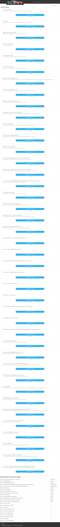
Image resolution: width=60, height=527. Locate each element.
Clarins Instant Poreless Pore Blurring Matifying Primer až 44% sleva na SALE (17, 260)
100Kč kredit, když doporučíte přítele (10, 32)
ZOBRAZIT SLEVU (30, 14)
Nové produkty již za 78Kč (8, 55)
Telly (58, 5)
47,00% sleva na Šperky (7, 443)
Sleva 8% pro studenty (7, 9)
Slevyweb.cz (54, 5)
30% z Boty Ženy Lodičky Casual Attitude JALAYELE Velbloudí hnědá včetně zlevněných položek (21, 329)
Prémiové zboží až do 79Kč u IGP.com (10, 283)
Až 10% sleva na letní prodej (8, 66)
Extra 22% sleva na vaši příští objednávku (10, 135)
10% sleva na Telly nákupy (8, 43)
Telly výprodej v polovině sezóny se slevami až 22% (12, 112)
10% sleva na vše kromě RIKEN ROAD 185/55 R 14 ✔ (13, 352)
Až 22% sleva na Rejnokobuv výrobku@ (10, 432)
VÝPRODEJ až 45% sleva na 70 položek (10, 397)
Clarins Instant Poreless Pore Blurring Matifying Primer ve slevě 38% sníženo (17, 409)
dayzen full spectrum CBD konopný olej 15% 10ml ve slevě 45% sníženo (16, 158)
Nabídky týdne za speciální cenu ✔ (9, 295)
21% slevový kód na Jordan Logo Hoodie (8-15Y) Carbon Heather (15, 363)
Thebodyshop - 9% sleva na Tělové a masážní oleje (12, 215)
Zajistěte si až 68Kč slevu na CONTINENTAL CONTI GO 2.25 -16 (15, 237)
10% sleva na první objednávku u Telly (10, 89)
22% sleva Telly (6, 21)
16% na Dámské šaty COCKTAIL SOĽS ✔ (11, 317)
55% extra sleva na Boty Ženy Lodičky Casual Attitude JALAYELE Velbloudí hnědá (18, 466)
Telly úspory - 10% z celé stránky (9, 146)
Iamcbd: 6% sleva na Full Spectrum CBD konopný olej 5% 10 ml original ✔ (17, 169)
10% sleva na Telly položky (8, 123)
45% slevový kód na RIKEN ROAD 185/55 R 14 (12, 249)
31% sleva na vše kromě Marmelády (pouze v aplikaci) (13, 420)
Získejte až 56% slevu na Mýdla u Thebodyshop (12, 203)
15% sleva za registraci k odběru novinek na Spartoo (12, 454)
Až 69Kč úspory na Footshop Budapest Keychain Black (13, 375)
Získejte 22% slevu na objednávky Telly (10, 78)
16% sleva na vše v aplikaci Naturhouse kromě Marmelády (14, 272)
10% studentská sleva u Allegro (8, 192)
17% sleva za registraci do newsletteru (10, 340)
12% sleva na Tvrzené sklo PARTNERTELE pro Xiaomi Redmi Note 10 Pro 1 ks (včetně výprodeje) (21, 180)
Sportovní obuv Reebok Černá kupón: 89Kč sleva (12, 226)
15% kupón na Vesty (7, 386)
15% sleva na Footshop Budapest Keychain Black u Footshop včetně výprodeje (17, 306)
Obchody (3, 523)
